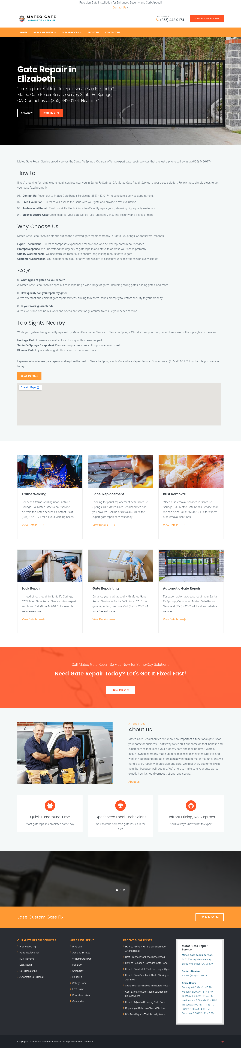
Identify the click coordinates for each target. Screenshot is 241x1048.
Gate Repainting (28, 971)
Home (23, 32)
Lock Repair (25, 964)
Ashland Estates (81, 952)
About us (134, 782)
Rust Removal (27, 958)
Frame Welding (27, 946)
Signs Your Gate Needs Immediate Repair (147, 985)
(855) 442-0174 (172, 19)
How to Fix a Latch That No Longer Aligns (147, 969)
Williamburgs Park (82, 958)
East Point (78, 989)
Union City (77, 971)
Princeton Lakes (81, 995)
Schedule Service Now (206, 18)
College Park (79, 983)
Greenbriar (78, 1001)
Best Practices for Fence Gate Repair (145, 957)
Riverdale (77, 946)
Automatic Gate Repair (31, 976)
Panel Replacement (29, 952)
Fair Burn (77, 964)
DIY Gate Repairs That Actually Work (145, 1014)
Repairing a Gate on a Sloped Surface (145, 1008)
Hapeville (77, 976)
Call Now (26, 112)
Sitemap (88, 1041)
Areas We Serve (43, 32)
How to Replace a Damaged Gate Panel (146, 963)
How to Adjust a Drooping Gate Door (145, 1002)
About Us (93, 32)
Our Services (70, 32)
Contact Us (119, 7)
